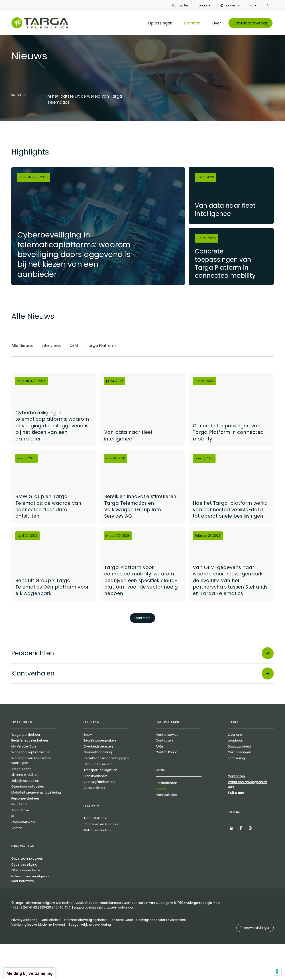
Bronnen (192, 23)
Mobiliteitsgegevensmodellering (34, 792)
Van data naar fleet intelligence (225, 209)
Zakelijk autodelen (25, 780)
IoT (13, 816)
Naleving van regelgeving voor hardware (30, 878)
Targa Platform (95, 818)
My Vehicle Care (24, 746)
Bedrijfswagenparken (99, 740)
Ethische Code (122, 920)
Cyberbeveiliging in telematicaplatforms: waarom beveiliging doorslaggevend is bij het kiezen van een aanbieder (74, 254)
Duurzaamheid (239, 746)
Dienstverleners (95, 776)
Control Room (166, 752)
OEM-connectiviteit (26, 870)
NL (251, 5)
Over (216, 23)
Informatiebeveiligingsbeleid (86, 920)
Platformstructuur (97, 830)
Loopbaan (235, 740)
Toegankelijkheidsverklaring (90, 924)
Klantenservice (167, 734)
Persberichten (166, 783)
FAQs (159, 746)
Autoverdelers (94, 788)
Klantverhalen (166, 794)
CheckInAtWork (23, 822)
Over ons (235, 734)
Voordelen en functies (100, 824)
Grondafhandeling (97, 752)
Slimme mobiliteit (25, 774)
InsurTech (19, 804)
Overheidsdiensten (98, 746)
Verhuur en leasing (97, 764)
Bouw (87, 734)
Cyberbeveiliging (24, 864)
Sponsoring (236, 758)
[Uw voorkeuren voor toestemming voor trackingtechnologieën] (277, 971)
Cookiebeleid (51, 920)
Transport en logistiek (100, 770)
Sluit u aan (236, 792)
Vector (16, 828)
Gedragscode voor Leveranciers (161, 920)
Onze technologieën (27, 858)
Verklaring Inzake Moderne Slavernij (38, 924)
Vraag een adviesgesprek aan (247, 784)
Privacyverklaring (24, 920)
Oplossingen (160, 23)
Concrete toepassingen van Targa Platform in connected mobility (225, 263)
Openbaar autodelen (27, 786)
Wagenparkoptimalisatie (30, 752)
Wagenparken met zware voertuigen (31, 760)
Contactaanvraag (250, 23)
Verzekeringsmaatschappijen (106, 758)
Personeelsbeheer (25, 798)
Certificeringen (239, 752)
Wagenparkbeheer (25, 734)
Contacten (180, 5)
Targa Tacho (21, 769)
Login (203, 5)
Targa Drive (20, 810)
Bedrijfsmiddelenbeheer (29, 740)
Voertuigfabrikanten (99, 782)
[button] (255, 928)
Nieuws (161, 788)
